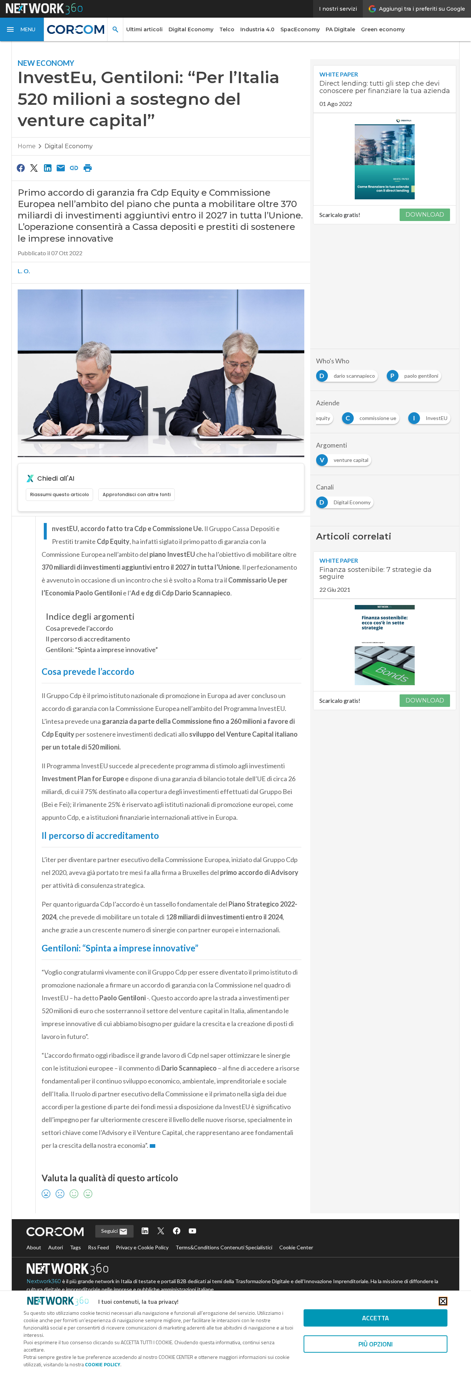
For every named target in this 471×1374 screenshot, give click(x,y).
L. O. (24, 270)
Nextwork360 (43, 1281)
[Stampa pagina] (87, 168)
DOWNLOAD (425, 214)
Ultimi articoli (144, 29)
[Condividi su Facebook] (20, 168)
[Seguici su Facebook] (176, 1231)
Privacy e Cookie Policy (142, 1247)
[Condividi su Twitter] (34, 168)
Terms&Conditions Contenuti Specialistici (224, 1247)
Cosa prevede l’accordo (79, 628)
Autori (55, 1247)
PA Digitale (340, 29)
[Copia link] (74, 168)
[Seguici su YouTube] (192, 1231)
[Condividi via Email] (61, 168)
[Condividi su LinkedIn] (47, 168)
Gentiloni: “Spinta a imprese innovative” (102, 649)
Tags (75, 1247)
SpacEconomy (300, 29)
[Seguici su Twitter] (160, 1231)
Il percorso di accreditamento (88, 639)
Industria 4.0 (257, 29)
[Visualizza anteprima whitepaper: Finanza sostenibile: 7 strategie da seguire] (385, 645)
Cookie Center (296, 1247)
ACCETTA (375, 1318)
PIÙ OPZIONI (375, 1344)
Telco (226, 29)
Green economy (383, 29)
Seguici (110, 1231)
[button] (22, 29)
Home (27, 146)
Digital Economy (191, 29)
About (33, 1247)
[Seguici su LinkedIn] (145, 1231)
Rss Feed (98, 1247)
